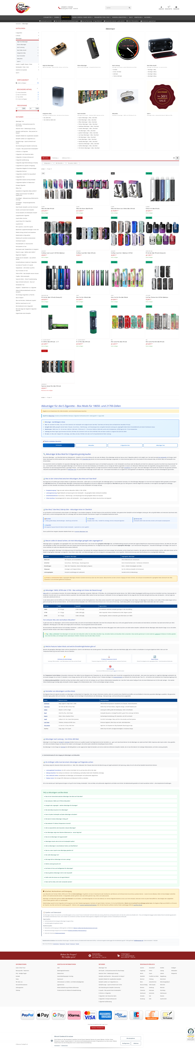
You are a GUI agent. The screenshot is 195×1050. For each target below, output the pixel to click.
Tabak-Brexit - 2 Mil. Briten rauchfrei (25, 268)
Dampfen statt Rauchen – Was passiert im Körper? (26, 132)
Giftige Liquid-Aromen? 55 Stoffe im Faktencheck (25, 194)
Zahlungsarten (19, 987)
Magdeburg (163, 976)
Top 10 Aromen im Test (22, 270)
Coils (115, 670)
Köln (150, 998)
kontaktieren (127, 467)
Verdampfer (59, 445)
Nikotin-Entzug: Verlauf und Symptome (26, 232)
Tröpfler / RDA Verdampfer (22, 276)
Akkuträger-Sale (72, 469)
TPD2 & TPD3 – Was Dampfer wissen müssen (27, 273)
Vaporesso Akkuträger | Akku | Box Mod (89, 143)
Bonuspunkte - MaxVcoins (22, 970)
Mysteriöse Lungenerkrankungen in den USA (27, 229)
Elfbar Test (18, 188)
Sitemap (18, 990)
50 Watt (115, 69)
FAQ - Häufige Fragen (21, 973)
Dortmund (142, 993)
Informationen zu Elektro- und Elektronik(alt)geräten (70, 982)
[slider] (16, 110)
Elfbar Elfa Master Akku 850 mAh (84, 208)
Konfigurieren (125, 1043)
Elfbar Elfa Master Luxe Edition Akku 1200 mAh (123, 208)
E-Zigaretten (19, 33)
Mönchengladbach (165, 982)
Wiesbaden (174, 970)
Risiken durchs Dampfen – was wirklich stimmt (26, 258)
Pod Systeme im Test (21, 246)
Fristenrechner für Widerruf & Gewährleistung (69, 990)
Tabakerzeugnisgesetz (60, 933)
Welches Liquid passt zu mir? (23, 303)
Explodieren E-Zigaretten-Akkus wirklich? (26, 191)
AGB (58, 967)
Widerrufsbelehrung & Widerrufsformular (68, 987)
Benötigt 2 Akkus (152, 71)
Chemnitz (142, 990)
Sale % (18, 61)
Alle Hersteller (59, 163)
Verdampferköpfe (117, 677)
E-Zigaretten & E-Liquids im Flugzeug (25, 165)
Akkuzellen (91, 445)
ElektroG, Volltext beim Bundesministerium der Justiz (85, 928)
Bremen (142, 987)
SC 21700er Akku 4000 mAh (83, 342)
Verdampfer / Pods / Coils (22, 67)
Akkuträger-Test (160, 445)
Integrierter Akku (21, 53)
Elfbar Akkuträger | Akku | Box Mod (88, 122)
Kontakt (77, 943)
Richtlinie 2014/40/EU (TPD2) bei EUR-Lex (77, 930)
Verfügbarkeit (47, 163)
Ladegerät (157, 634)
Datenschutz (64, 1045)
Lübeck (162, 973)
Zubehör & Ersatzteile (21, 70)
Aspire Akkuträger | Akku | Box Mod (88, 117)
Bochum (142, 979)
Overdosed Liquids (20, 241)
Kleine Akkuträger (21, 44)
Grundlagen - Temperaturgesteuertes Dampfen (25, 203)
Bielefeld (142, 976)
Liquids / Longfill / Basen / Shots (24, 64)
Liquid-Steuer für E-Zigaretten (23, 221)
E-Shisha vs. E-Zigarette (22, 151)
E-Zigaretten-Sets (125, 445)
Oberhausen (163, 993)
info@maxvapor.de (138, 940)
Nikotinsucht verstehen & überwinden (25, 238)
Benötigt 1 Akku (152, 69)
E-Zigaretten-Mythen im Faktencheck (25, 182)
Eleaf (45, 713)
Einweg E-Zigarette (20, 185)
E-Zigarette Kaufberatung (22, 160)
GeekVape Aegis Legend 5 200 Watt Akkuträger (53, 253)
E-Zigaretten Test (20, 177)
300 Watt (63, 747)
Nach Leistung (20, 47)
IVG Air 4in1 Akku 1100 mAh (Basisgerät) (51, 297)
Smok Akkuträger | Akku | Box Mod (87, 139)
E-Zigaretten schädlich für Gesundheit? (26, 174)
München (162, 984)
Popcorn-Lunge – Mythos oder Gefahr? (25, 252)
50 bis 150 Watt (117, 71)
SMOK (45, 710)
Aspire (45, 716)
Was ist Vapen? (19, 297)
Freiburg (151, 979)
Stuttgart (173, 967)
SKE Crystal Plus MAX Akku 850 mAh (155, 342)
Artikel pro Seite (66, 158)
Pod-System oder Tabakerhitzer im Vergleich (27, 249)
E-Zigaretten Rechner (21, 171)
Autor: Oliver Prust (20, 967)
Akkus (44, 593)
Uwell (45, 719)
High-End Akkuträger (22, 41)
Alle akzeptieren (131, 1038)
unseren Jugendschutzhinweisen (88, 905)
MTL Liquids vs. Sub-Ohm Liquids (24, 226)
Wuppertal (174, 973)
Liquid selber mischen (21, 218)
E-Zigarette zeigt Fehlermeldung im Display (27, 162)
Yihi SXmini (47, 725)
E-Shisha (18, 35)
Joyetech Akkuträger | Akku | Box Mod (88, 133)
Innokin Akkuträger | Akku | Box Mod (88, 128)
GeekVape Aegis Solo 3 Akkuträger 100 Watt (122, 253)
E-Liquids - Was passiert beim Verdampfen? (27, 148)
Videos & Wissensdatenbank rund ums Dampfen (26, 291)
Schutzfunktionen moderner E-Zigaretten (26, 262)
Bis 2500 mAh (47, 117)
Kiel (150, 996)
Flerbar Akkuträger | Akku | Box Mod (88, 124)
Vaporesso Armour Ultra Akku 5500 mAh (51, 386)
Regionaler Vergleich (21, 255)
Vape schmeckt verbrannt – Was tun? (25, 282)
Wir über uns (19, 982)
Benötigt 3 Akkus (152, 74)
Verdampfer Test (20, 284)
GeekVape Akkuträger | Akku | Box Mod (89, 126)
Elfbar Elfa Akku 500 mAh (47, 208)
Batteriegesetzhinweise (63, 970)
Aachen (142, 967)
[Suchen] (129, 8)
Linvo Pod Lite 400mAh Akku (83, 297)
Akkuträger (19, 38)
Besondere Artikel (72, 163)
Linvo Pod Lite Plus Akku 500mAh (119, 297)
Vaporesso (47, 706)
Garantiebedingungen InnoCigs (65, 976)
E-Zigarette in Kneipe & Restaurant (25, 157)
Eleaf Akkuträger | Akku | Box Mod (87, 120)
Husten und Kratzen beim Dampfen (25, 210)
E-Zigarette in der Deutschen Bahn (25, 154)
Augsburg (142, 970)
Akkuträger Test (20, 121)
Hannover (151, 990)
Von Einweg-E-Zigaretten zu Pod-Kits (25, 295)
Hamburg (151, 987)
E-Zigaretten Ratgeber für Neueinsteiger (26, 168)
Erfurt (150, 970)
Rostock (162, 996)
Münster (162, 987)
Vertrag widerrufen (97, 1028)
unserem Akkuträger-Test (81, 531)
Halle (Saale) (152, 984)
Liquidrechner (19, 224)
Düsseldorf (152, 967)
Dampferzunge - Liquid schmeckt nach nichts (26, 142)
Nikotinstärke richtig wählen (23, 235)
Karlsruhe (151, 993)
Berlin (141, 973)
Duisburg (142, 998)
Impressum (57, 1045)
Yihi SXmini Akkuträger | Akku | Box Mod (89, 148)
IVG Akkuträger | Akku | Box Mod (87, 130)
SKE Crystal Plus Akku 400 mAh (119, 342)
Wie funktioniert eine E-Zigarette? (24, 306)
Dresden (142, 996)
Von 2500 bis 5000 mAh (50, 120)
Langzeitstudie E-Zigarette (22, 215)
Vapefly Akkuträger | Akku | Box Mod (88, 141)
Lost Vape (46, 722)
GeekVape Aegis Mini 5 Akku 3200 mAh (85, 253)
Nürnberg (162, 990)
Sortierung (55, 158)
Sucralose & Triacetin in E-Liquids (24, 265)
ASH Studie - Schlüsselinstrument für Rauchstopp (25, 124)
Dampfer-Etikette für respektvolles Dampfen (27, 136)
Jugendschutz (56, 943)
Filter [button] (46, 158)
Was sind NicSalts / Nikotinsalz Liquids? (26, 300)
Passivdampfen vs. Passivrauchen (24, 243)
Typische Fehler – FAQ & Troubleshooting (26, 279)
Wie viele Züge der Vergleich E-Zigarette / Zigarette (26, 309)
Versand (67, 943)
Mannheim (163, 979)
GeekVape (46, 703)
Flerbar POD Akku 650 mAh (152, 208)
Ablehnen (136, 1043)
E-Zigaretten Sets (86, 459)
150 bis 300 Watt (117, 76)
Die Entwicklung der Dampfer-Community (26, 146)
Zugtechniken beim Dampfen (23, 313)
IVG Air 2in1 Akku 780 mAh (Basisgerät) (156, 253)
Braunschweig (143, 984)
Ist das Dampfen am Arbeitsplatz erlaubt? (26, 212)
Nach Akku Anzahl (21, 50)
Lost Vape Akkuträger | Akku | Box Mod (89, 135)
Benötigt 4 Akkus (152, 76)
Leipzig (162, 970)
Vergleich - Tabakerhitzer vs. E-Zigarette (26, 287)
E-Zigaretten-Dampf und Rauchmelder (25, 179)
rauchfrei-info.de (137, 905)
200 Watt (115, 74)
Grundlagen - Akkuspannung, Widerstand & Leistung (27, 199)
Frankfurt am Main (154, 976)
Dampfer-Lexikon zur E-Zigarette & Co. (25, 138)
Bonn (141, 982)
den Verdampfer (162, 457)
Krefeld (162, 967)
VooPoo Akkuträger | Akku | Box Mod (88, 145)
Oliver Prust (51, 415)
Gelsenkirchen (152, 982)
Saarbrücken (163, 998)
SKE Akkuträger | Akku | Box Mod (87, 137)
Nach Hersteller (21, 56)
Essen (150, 973)
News (17, 979)
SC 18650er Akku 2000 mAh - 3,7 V (50, 342)
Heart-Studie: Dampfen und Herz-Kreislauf (27, 207)
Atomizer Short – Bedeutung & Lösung (25, 128)
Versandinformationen (21, 984)
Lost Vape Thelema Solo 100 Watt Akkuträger (157, 297)
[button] (148, 17)
